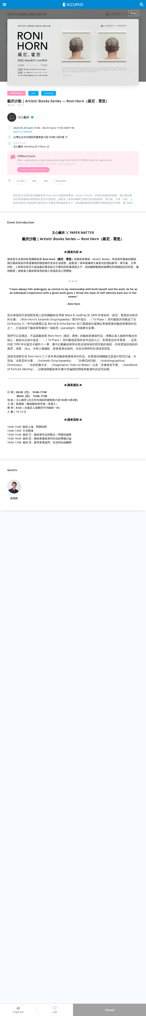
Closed (109, 1010)
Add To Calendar (22, 131)
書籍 (34, 180)
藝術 (46, 180)
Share (133, 13)
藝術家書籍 (60, 180)
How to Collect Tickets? (33, 169)
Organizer (18, 1012)
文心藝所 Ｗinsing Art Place (29, 146)
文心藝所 (20, 180)
